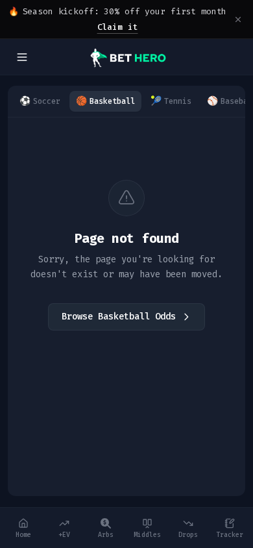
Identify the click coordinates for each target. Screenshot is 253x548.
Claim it (117, 26)
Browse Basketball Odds (119, 316)
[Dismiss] (238, 19)
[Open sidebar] (22, 57)
